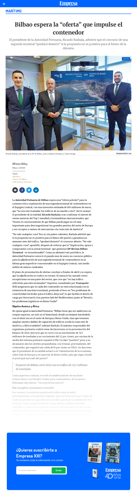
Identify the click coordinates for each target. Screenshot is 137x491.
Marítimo (13, 11)
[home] (68, 4)
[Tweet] (29, 190)
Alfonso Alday (19, 163)
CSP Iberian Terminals (22, 182)
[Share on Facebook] (22, 190)
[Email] (15, 190)
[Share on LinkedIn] (36, 190)
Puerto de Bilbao (20, 179)
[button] (4, 3)
